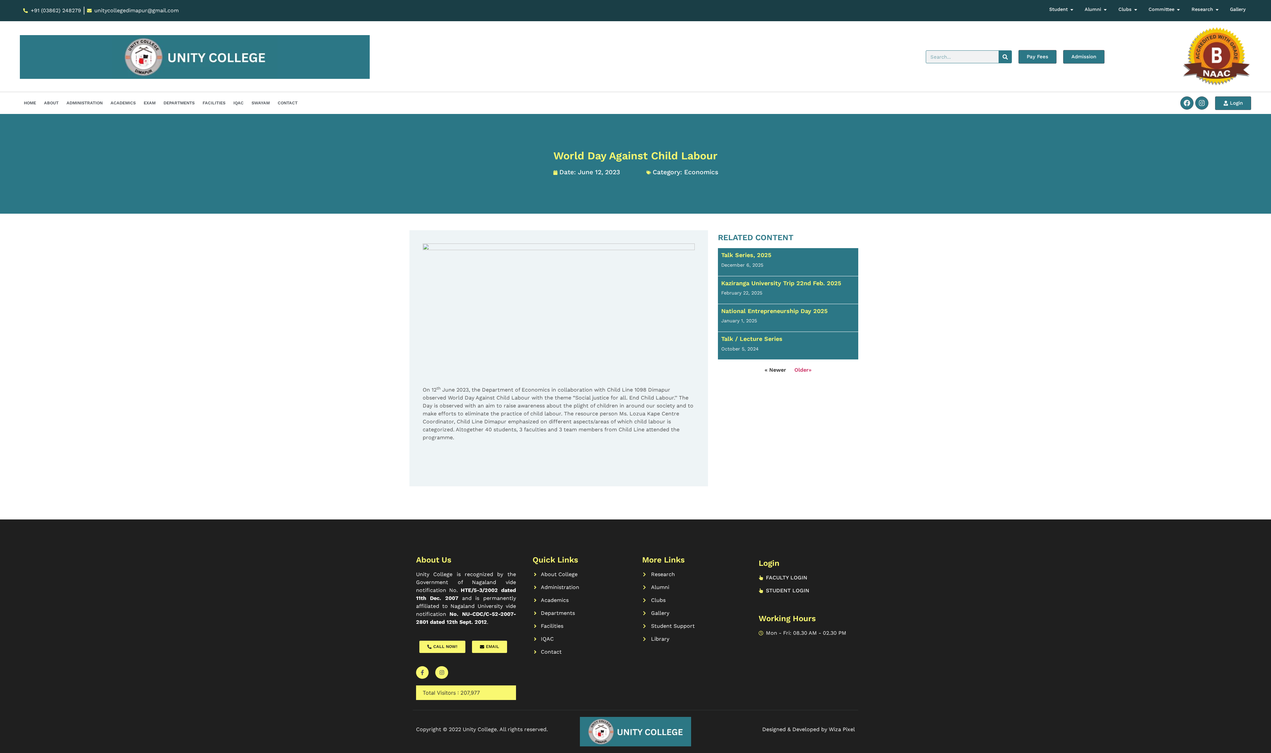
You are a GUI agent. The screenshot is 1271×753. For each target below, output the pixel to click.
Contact (288, 102)
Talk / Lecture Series (751, 338)
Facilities (214, 102)
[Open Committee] (1178, 9)
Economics (701, 172)
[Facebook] (1187, 103)
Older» (803, 370)
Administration (85, 102)
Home (30, 102)
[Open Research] (1217, 9)
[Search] (1005, 57)
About (51, 102)
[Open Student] (1071, 9)
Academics (123, 102)
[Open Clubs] (1135, 9)
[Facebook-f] (422, 672)
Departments (179, 102)
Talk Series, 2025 (746, 254)
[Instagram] (1201, 103)
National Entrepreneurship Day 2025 (774, 310)
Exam (150, 102)
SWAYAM (261, 102)
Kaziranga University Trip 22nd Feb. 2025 (781, 283)
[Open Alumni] (1105, 9)
